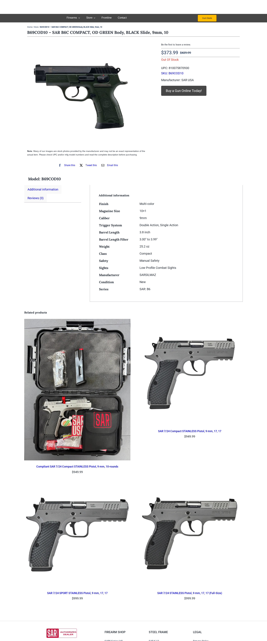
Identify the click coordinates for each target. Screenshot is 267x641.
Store (36, 27)
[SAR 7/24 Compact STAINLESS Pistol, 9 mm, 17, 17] (190, 321)
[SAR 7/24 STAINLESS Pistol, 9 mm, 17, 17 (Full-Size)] (190, 483)
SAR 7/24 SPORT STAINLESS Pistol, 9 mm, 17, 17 (77, 593)
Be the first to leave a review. (176, 44)
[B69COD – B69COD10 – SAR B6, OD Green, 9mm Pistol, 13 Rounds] (81, 94)
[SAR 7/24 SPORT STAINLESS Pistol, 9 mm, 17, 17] (77, 483)
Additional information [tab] (43, 189)
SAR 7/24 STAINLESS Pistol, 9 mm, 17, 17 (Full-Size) (189, 593)
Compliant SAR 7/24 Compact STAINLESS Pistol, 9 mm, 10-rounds (77, 466)
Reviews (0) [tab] (36, 198)
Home (29, 27)
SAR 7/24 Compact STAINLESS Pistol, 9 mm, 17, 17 (189, 431)
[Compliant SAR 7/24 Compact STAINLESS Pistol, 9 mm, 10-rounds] (77, 321)
